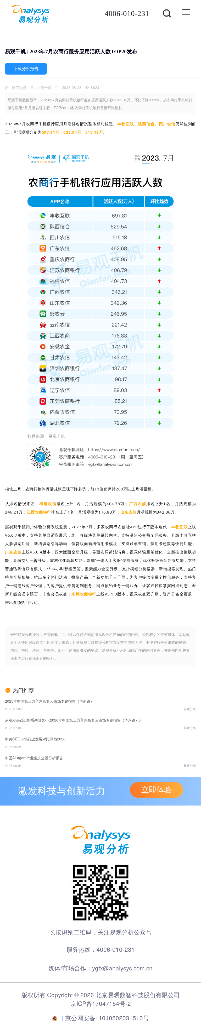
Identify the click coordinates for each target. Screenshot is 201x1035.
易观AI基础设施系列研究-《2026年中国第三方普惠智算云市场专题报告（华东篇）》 (74, 720)
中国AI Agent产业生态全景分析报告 (34, 757)
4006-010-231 (127, 13)
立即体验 (156, 790)
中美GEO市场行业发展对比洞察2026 (35, 738)
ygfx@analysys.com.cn (122, 968)
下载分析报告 (25, 68)
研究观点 (19, 87)
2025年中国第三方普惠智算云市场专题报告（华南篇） (49, 701)
